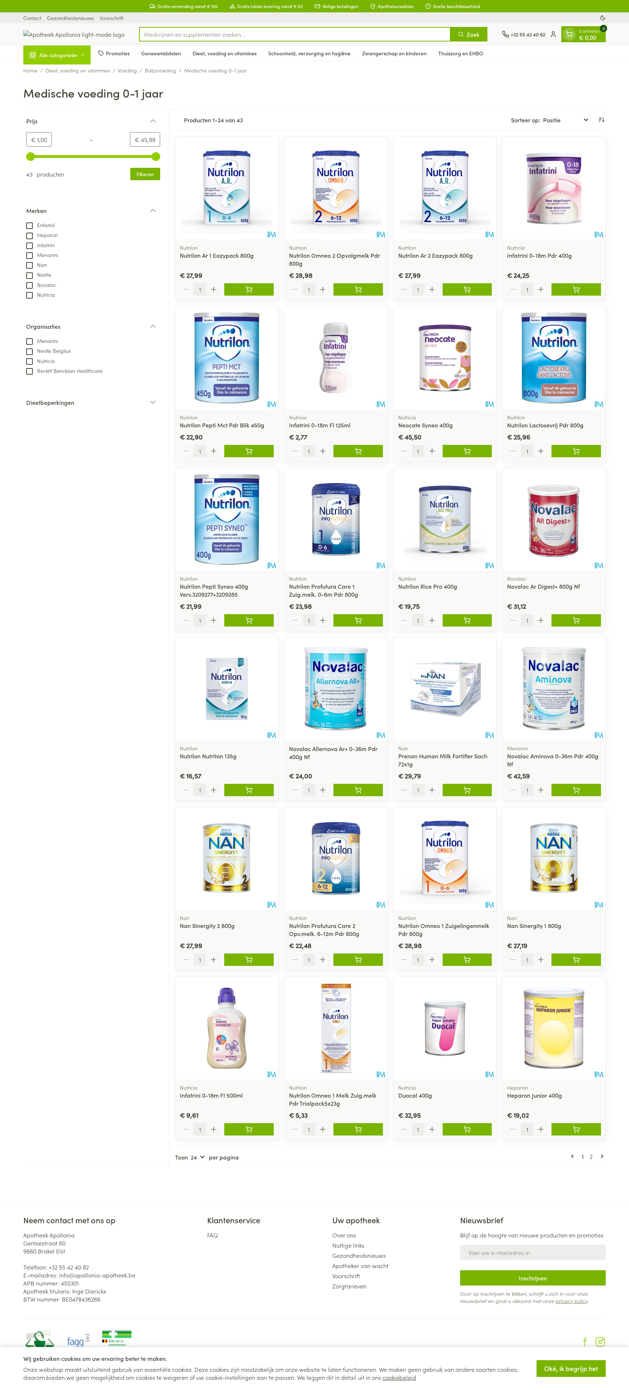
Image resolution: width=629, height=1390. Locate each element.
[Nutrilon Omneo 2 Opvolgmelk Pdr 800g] (336, 188)
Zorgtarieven (349, 1286)
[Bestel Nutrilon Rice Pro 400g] (467, 620)
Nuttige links (348, 1245)
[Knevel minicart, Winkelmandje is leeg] (569, 34)
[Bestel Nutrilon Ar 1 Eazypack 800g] (249, 289)
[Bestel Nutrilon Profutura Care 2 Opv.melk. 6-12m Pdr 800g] (358, 959)
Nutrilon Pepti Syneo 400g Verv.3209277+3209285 (214, 590)
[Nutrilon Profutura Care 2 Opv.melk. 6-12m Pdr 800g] (336, 858)
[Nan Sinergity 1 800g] (554, 858)
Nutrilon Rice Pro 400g (427, 586)
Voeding (127, 70)
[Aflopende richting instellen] (601, 120)
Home (30, 70)
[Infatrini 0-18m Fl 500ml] (226, 1028)
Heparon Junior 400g (534, 1095)
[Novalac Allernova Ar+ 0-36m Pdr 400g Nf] (336, 688)
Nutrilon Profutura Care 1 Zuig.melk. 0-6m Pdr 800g (323, 590)
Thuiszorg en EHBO (460, 52)
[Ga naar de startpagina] (73, 34)
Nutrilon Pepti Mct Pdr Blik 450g (222, 425)
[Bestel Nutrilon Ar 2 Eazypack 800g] (467, 289)
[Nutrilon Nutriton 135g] (226, 688)
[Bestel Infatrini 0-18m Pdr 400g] (576, 289)
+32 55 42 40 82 (69, 1267)
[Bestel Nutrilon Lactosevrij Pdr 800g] (576, 451)
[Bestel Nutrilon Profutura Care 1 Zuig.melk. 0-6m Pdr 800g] (358, 620)
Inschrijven (533, 1278)
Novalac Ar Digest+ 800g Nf (543, 586)
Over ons (344, 1235)
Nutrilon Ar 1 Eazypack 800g (217, 255)
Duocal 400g (415, 1095)
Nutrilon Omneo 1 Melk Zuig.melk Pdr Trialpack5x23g (332, 1099)
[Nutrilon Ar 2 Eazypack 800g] (445, 188)
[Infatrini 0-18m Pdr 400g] (554, 188)
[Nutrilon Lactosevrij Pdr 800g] (554, 358)
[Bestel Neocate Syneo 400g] (467, 451)
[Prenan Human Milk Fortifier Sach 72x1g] (445, 688)
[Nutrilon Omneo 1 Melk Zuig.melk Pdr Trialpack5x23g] (336, 1028)
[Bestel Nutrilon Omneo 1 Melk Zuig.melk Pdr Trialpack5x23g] (358, 1129)
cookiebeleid (399, 1377)
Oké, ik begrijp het (571, 1368)
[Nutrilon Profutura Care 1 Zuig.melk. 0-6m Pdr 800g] (336, 519)
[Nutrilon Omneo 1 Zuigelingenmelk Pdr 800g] (445, 858)
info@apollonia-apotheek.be (97, 1275)
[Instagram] (600, 1341)
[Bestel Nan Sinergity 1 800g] (576, 959)
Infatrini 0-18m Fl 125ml (320, 425)
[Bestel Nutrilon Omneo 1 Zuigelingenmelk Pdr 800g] (467, 959)
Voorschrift (111, 17)
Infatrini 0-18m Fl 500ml (211, 1095)
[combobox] (295, 34)
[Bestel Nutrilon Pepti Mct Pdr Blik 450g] (249, 451)
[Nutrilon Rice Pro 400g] (445, 519)
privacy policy (572, 1300)
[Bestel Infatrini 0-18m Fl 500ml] (249, 1129)
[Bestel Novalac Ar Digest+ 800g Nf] (576, 620)
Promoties (118, 52)
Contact (32, 17)
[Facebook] (584, 1341)
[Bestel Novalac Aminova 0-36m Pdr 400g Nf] (576, 790)
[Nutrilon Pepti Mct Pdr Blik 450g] (226, 358)
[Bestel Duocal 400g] (467, 1129)
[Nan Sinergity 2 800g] (226, 858)
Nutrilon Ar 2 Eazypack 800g (435, 255)
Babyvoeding (160, 70)
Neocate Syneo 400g (425, 425)
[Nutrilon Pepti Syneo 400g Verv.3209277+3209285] (226, 519)
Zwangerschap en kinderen (394, 52)
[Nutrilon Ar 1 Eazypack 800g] (226, 188)
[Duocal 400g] (445, 1028)
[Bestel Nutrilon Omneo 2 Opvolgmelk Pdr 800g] (358, 289)
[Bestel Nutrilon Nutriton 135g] (249, 790)
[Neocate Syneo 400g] (445, 358)
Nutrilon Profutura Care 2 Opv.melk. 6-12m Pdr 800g (324, 929)
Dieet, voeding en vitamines (225, 52)
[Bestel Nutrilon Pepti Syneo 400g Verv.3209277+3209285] (249, 620)
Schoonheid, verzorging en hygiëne (309, 52)
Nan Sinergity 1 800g (534, 925)
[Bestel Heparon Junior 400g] (576, 1129)
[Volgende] (601, 1156)
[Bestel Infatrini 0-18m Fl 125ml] (358, 451)
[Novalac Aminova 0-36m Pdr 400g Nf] (554, 688)
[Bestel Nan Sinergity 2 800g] (249, 959)
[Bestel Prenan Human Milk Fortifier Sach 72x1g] (467, 790)
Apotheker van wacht (360, 1265)
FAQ (212, 1235)
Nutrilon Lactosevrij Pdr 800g (545, 425)
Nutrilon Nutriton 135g (208, 756)
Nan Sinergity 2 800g (207, 925)
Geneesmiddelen (161, 52)
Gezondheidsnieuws (70, 17)
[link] (574, 1156)
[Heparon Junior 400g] (554, 1028)
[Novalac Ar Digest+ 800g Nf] (554, 519)
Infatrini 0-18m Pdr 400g (539, 255)
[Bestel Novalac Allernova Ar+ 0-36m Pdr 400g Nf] (358, 790)
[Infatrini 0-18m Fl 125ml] (336, 358)
